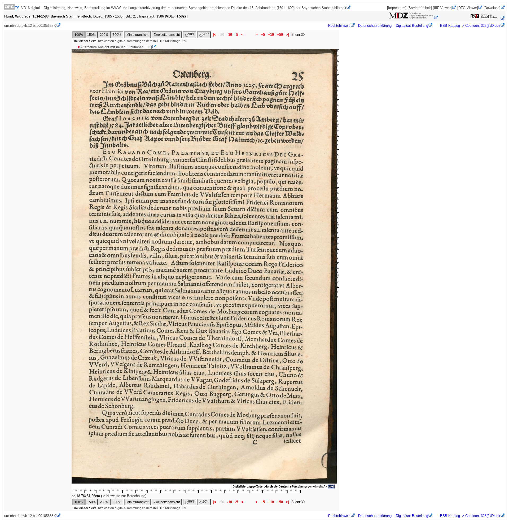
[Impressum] (396, 8)
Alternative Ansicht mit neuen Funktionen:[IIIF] (116, 47)
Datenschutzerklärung (375, 26)
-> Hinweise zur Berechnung (123, 496)
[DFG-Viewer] (467, 8)
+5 (263, 35)
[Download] (492, 8)
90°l (191, 34)
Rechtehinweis (339, 26)
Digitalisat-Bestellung (412, 26)
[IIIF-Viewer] (442, 8)
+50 (280, 35)
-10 (229, 35)
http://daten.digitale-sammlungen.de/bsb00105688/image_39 (142, 41)
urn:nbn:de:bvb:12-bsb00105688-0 (30, 26)
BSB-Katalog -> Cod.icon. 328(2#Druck (469, 26)
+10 (271, 35)
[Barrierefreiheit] (419, 8)
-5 (236, 35)
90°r (206, 34)
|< (214, 35)
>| (287, 35)
